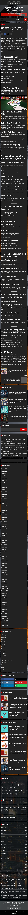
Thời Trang (3, 658)
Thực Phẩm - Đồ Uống (7, 790)
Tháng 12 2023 (4, 528)
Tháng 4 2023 (4, 547)
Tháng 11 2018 (4, 618)
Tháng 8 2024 (4, 510)
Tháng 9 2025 (4, 482)
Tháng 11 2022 (4, 558)
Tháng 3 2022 (4, 570)
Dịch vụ (3, 639)
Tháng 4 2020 (4, 607)
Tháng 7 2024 (4, 512)
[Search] (21, 19)
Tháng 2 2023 (4, 551)
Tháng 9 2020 (4, 595)
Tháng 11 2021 (4, 577)
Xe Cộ (2, 667)
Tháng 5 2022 (4, 565)
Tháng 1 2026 (4, 478)
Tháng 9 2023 (4, 535)
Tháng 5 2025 (4, 489)
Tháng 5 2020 (4, 604)
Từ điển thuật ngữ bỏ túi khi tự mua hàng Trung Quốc (13, 447)
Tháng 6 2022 (4, 563)
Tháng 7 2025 (4, 485)
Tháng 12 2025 (4, 480)
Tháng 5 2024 (4, 517)
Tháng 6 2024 (4, 514)
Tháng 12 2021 (4, 574)
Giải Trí (3, 24)
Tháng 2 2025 (4, 496)
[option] (14, 699)
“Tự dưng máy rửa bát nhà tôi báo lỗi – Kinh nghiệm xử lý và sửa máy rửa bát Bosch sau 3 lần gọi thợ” (4, 706)
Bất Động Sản (4, 635)
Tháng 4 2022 (4, 567)
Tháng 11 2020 (4, 590)
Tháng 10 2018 (4, 620)
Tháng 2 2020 (4, 611)
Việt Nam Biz (14, 8)
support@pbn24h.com (10, 817)
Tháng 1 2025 (4, 498)
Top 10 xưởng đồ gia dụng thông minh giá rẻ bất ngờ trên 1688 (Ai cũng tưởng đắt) (4, 714)
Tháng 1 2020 (4, 613)
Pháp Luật (3, 648)
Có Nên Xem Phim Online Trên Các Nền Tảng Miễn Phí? (4, 417)
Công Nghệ (3, 637)
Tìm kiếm (5, 426)
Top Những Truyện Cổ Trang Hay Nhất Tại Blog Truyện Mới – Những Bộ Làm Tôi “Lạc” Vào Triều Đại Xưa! (4, 409)
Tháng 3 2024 (4, 521)
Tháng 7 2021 (4, 579)
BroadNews (20, 911)
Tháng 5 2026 (4, 471)
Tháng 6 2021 (4, 581)
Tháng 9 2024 (4, 508)
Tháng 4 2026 (4, 473)
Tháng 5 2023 (4, 544)
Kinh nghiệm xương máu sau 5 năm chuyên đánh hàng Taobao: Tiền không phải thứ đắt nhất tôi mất (4, 736)
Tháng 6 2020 (4, 602)
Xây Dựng (3, 662)
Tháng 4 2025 (4, 491)
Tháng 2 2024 (4, 524)
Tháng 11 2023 (4, 531)
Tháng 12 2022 (4, 556)
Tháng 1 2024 (4, 526)
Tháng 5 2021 (4, 584)
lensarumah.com (11, 49)
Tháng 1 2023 (4, 554)
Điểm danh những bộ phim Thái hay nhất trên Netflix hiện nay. (4, 393)
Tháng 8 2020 (4, 597)
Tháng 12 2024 (4, 501)
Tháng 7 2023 (4, 540)
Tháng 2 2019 (4, 616)
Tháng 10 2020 (4, 593)
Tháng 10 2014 (4, 625)
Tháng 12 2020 (4, 588)
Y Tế (2, 669)
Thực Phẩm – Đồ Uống (6, 660)
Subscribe (25, 19)
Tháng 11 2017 (4, 623)
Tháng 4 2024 (4, 519)
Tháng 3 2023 (4, 549)
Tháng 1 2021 (4, 586)
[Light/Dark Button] (17, 19)
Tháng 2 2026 (4, 475)
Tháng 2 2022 (4, 572)
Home (4, 902)
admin (3, 31)
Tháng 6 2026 (4, 468)
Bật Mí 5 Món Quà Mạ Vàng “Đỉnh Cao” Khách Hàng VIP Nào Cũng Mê (4, 698)
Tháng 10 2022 (4, 560)
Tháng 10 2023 (4, 533)
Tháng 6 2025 (4, 487)
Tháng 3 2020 (4, 609)
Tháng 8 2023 (4, 537)
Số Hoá (3, 651)
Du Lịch (3, 641)
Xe (2, 664)
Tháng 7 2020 (4, 600)
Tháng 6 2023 (4, 542)
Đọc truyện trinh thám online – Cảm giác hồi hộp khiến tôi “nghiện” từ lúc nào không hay (4, 401)
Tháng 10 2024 (4, 505)
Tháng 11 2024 (4, 503)
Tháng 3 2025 (4, 494)
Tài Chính (3, 655)
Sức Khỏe (3, 653)
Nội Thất (3, 646)
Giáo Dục (5, 904)
